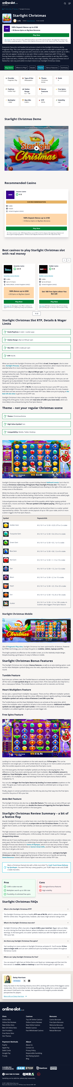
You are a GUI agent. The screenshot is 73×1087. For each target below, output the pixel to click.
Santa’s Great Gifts (38, 847)
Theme (40, 68)
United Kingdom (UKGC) (16, 211)
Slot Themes (6, 1036)
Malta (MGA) (10, 284)
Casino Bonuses (55, 1020)
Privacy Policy (31, 1050)
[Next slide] (69, 260)
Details (32, 68)
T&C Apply (7, 39)
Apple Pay (5, 1048)
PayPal (4, 1045)
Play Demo (9, 68)
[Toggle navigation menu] (69, 3)
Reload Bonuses (55, 1030)
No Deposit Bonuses (57, 1028)
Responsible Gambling (34, 1053)
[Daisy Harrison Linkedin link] (29, 980)
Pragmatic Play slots (15, 647)
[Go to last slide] (64, 260)
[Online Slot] (10, 3)
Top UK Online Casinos (34, 1020)
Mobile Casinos (31, 1028)
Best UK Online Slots (9, 1028)
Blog (27, 1059)
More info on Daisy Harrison (14, 996)
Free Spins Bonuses (56, 1022)
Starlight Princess (12, 366)
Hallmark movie (53, 482)
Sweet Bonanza (8, 857)
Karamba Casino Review (11, 276)
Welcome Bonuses (56, 1025)
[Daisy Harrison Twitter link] (24, 980)
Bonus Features (52, 68)
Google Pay (6, 1053)
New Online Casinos (33, 1025)
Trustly (4, 1056)
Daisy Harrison (31, 21)
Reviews (15, 9)
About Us (29, 1045)
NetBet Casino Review (46, 276)
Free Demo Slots (8, 1033)
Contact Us (30, 1048)
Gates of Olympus (33, 845)
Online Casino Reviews (34, 1022)
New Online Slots (8, 1025)
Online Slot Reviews (9, 1022)
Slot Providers (7, 1030)
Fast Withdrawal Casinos (34, 1030)
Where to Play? (21, 68)
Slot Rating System (32, 1056)
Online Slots (8, 9)
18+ (11, 306)
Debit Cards (6, 1050)
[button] (65, 3)
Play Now (36, 35)
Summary (64, 68)
